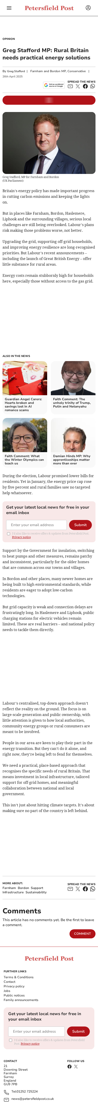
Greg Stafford (16, 71)
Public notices (14, 995)
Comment (82, 934)
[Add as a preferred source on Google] (54, 85)
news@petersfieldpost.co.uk (32, 1099)
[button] (9, 8)
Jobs (7, 991)
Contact (9, 982)
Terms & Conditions (19, 977)
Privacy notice (21, 537)
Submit (80, 524)
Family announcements (21, 1000)
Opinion (9, 39)
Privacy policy (14, 986)
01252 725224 (27, 1092)
